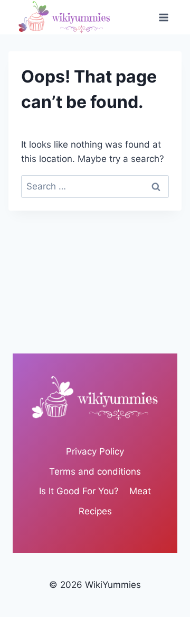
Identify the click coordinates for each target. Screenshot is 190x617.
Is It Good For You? (79, 491)
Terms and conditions (95, 471)
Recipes (95, 511)
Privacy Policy (95, 451)
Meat (140, 491)
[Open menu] (163, 17)
